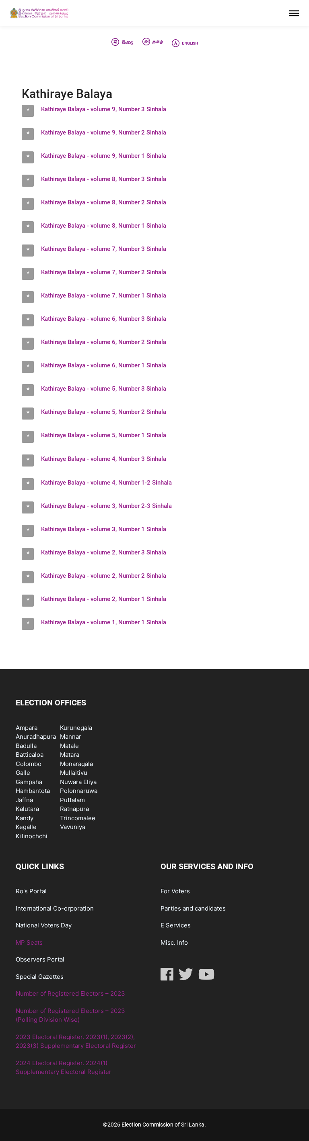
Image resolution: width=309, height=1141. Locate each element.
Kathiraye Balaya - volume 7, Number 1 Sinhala (103, 295)
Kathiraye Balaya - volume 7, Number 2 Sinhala (103, 272)
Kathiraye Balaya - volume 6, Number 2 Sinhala (103, 342)
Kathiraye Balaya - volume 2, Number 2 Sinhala (103, 575)
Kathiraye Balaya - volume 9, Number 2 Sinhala (103, 132)
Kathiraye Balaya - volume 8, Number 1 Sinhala (103, 225)
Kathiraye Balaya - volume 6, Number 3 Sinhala (103, 318)
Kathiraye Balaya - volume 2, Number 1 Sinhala (103, 599)
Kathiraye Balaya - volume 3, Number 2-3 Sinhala (106, 505)
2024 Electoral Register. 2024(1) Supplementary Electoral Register (63, 1067)
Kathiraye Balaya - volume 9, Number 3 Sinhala (103, 109)
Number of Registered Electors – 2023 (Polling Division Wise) (70, 1015)
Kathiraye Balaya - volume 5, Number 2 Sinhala (103, 412)
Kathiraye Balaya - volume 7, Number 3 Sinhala (103, 249)
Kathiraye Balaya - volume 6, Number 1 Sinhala (103, 365)
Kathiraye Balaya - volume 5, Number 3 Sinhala (103, 388)
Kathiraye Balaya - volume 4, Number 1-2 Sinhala (106, 482)
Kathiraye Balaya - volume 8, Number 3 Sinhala (103, 179)
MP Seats (29, 942)
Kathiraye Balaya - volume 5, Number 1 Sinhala (103, 435)
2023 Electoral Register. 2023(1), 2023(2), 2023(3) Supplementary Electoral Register (76, 1041)
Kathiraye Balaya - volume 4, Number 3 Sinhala (103, 459)
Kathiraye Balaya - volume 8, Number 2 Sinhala (103, 202)
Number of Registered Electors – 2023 (70, 993)
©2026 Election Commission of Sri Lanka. (154, 1124)
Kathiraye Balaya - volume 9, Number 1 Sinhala (103, 155)
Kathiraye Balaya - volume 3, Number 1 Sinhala (103, 529)
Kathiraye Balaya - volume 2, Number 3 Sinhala (103, 552)
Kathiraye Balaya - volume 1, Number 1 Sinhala (103, 622)
